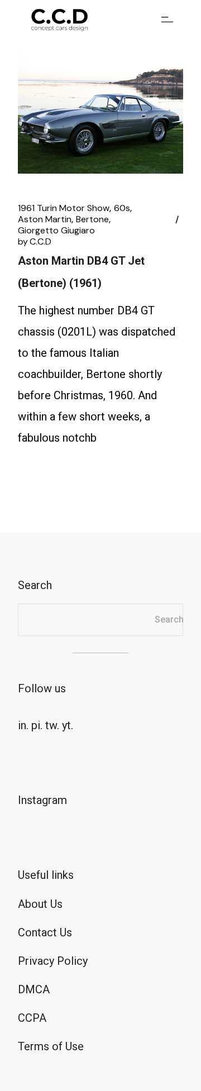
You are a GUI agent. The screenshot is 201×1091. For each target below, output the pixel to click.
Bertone (92, 219)
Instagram (42, 800)
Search (169, 619)
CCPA (32, 1018)
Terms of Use (51, 1046)
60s (122, 208)
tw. (52, 725)
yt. (67, 725)
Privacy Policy (53, 961)
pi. (36, 725)
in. (23, 725)
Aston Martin (44, 219)
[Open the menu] (167, 19)
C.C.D (34, 241)
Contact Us (45, 932)
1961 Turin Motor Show (63, 208)
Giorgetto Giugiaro (56, 230)
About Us (40, 904)
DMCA (34, 989)
